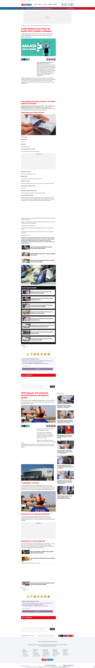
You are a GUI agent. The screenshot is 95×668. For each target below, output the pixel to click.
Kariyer (28, 25)
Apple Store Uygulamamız (69, 665)
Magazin (55, 4)
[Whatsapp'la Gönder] (29, 59)
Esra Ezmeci (24, 652)
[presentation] (22, 8)
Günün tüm (70, 8)
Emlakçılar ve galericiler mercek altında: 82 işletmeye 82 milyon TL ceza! (44, 8)
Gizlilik (53, 635)
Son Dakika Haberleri (35, 649)
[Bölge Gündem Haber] (26, 4)
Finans (35, 4)
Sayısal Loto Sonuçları (46, 652)
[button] (50, 59)
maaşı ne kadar (25, 346)
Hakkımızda (46, 635)
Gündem (50, 4)
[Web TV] (71, 0)
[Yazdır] (47, 59)
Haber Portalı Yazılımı (26, 665)
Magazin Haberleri (65, 649)
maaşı (24, 348)
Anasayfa (23, 25)
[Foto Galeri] (73, 0)
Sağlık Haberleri (55, 650)
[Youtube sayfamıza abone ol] (64, 636)
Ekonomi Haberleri (45, 649)
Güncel (39, 4)
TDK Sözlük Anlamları (46, 653)
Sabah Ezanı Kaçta (55, 651)
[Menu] (62, 5)
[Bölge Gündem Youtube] (68, 0)
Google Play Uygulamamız (51, 665)
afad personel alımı (26, 589)
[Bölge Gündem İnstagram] (66, 0)
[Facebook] (22, 59)
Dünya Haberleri (35, 650)
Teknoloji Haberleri (45, 650)
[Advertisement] (28, 68)
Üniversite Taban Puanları (56, 653)
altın (23, 561)
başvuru (24, 590)
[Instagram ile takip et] (68, 636)
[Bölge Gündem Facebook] (64, 0)
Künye (43, 635)
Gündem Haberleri (55, 649)
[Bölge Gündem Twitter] (61, 0)
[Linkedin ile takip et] (66, 636)
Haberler (24, 649)
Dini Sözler (64, 652)
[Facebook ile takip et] (59, 636)
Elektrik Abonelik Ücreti (26, 651)
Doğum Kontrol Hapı (35, 653)
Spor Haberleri (24, 650)
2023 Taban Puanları (66, 653)
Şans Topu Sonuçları (35, 652)
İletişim (50, 635)
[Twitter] (24, 59)
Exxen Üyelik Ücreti (45, 651)
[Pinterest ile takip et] (70, 636)
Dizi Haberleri (65, 650)
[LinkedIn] (27, 59)
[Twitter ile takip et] (62, 636)
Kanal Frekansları (65, 651)
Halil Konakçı (34, 651)
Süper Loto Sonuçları (56, 652)
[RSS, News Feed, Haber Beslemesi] (73, 636)
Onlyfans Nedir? (25, 653)
